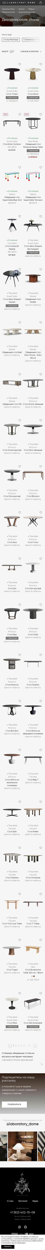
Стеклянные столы (32, 40)
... (27, 1046)
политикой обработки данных (25, 1239)
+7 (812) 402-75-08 (22, 1212)
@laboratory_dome (22, 1124)
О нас (10, 1201)
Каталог (23, 1201)
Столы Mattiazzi (10, 40)
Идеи (35, 1201)
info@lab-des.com (22, 1208)
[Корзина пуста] (40, 3)
